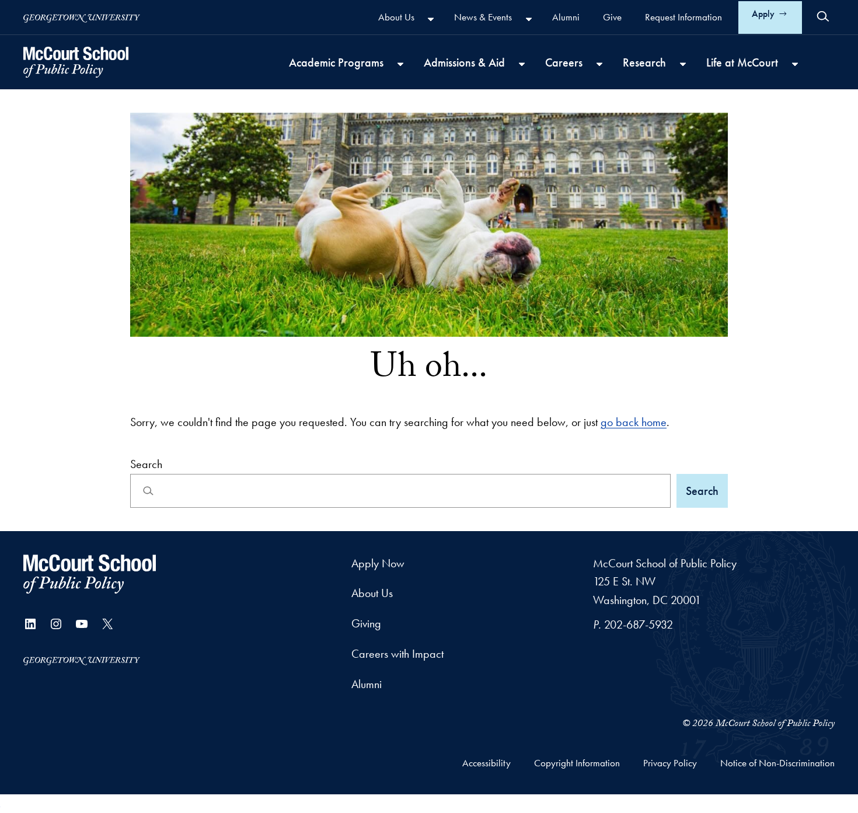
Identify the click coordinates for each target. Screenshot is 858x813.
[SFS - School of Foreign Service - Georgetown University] (75, 62)
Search (146, 464)
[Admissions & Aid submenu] (522, 64)
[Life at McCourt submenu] (795, 64)
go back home (634, 422)
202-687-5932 (638, 624)
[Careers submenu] (599, 64)
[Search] (823, 16)
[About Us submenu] (431, 19)
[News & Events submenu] (529, 19)
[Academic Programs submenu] (400, 64)
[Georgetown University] (81, 17)
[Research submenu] (683, 64)
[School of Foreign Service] (89, 574)
